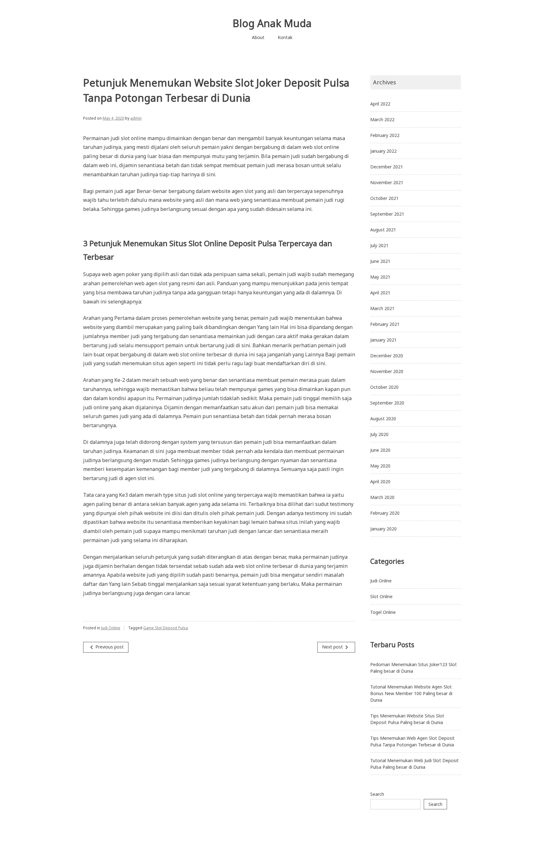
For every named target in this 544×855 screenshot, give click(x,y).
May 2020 (380, 466)
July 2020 (379, 434)
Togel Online (383, 612)
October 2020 (384, 387)
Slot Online (381, 596)
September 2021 (387, 214)
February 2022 (385, 135)
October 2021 (384, 198)
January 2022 (383, 151)
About (258, 37)
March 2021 (382, 308)
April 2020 (380, 481)
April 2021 (380, 293)
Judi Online (110, 628)
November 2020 (386, 371)
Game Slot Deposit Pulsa (165, 628)
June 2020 (380, 450)
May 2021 (380, 277)
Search (377, 794)
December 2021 (386, 167)
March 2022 (382, 119)
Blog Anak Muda (272, 23)
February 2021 (385, 324)
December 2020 (386, 356)
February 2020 (385, 513)
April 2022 (380, 104)
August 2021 (383, 230)
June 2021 (380, 261)
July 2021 (379, 245)
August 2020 (383, 419)
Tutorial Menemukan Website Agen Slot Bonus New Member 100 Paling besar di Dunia (411, 693)
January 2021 (383, 340)
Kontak (285, 37)
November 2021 (386, 182)
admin (136, 118)
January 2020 (383, 529)
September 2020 (387, 403)
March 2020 (382, 497)
